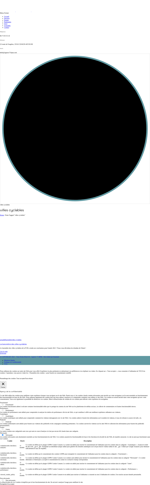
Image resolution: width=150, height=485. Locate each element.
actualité (2, 340)
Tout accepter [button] (20, 378)
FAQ (5, 24)
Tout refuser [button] (29, 378)
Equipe (6, 20)
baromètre (8, 340)
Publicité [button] (3, 420)
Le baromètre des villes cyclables (13, 344)
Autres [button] (2, 427)
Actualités (7, 26)
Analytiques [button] (4, 414)
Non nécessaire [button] (5, 478)
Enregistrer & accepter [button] (7, 484)
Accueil (6, 16)
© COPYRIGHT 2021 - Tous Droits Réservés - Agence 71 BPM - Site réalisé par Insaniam (29, 357)
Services (6, 18)
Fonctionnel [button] (4, 403)
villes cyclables (16, 340)
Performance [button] (4, 408)
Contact (6, 27)
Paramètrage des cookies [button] (8, 378)
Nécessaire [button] (3, 433)
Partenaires (7, 22)
